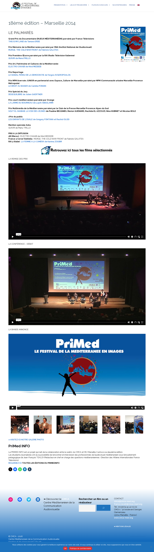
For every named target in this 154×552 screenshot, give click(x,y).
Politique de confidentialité (80, 548)
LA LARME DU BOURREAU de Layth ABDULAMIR (30, 103)
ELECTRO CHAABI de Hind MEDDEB (24, 66)
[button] (19, 425)
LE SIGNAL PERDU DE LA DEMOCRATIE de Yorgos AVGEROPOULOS (39, 75)
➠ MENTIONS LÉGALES (122, 526)
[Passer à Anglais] (139, 5)
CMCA (65, 499)
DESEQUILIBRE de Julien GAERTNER (25, 94)
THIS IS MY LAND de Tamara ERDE (24, 41)
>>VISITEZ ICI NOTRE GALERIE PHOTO (26, 440)
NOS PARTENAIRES (119, 5)
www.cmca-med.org (123, 518)
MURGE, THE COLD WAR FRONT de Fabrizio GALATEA (33, 50)
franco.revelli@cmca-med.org (128, 504)
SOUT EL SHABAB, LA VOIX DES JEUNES (26, 111)
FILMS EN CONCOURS (100, 5)
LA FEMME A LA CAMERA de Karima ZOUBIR (41, 141)
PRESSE (132, 5)
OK (65, 548)
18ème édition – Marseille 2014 (41, 23)
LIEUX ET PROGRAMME (78, 5)
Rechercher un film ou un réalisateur (93, 501)
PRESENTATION (59, 5)
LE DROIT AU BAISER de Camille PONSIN (27, 86)
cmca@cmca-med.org (124, 501)
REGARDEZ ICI (15, 463)
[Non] (151, 547)
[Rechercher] (103, 508)
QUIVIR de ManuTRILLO (19, 58)
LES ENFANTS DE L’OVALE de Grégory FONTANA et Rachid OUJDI (38, 119)
